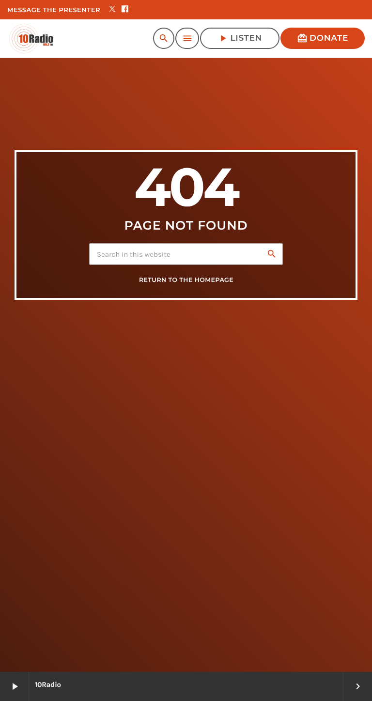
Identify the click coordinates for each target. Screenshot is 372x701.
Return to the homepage (186, 280)
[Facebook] (125, 10)
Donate (322, 38)
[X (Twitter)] (112, 10)
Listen (239, 38)
